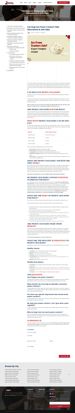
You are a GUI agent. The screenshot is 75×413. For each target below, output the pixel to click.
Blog (30, 2)
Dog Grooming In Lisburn (55, 373)
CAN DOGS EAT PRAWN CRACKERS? (15, 26)
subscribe (60, 406)
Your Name (29, 335)
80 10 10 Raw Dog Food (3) (30, 397)
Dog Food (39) (30, 391)
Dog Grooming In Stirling (32, 371)
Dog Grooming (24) (31, 398)
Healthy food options (14, 51)
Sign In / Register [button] (63, 2)
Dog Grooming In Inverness (33, 369)
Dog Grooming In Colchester (11, 375)
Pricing (34, 2)
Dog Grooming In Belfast (55, 369)
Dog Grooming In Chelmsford (11, 373)
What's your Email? (31, 341)
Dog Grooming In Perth (32, 373)
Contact (40, 2)
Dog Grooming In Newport (33, 378)
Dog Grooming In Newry (55, 375)
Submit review (64, 356)
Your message (30, 346)
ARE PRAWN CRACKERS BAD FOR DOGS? (16, 28)
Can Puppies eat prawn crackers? (17, 54)
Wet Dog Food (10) (31, 394)
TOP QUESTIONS (11, 53)
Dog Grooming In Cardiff (32, 375)
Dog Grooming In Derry (55, 371)
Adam (33, 32)
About (25, 2)
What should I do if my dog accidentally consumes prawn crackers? (16, 58)
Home (21, 2)
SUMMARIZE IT (10, 70)
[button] (5, 374)
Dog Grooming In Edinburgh (11, 376)
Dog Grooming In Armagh (55, 376)
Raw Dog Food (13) (31, 393)
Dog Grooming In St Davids (33, 380)
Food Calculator (48, 2)
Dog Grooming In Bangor (32, 382)
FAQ (39, 391)
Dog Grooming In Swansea (33, 376)
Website (51, 341)
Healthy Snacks (13, 49)
